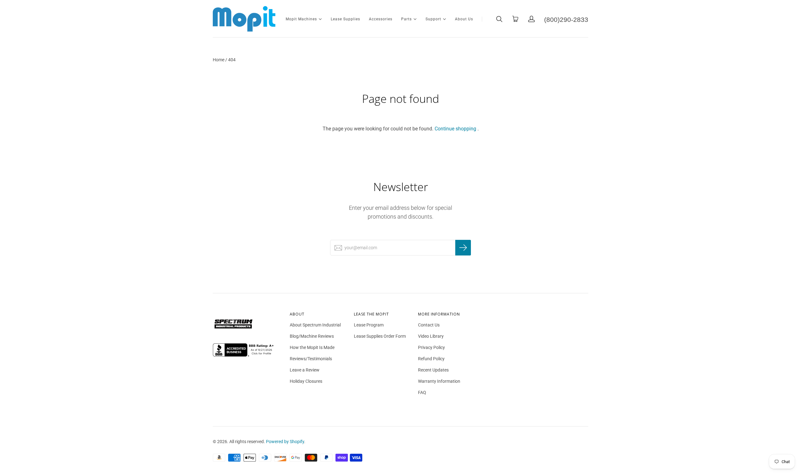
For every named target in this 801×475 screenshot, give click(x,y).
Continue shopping (455, 129)
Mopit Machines (301, 18)
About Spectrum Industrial (315, 324)
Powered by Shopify (285, 441)
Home (218, 59)
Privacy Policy (431, 347)
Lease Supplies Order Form (380, 336)
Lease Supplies (345, 19)
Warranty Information (439, 381)
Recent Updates (433, 369)
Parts (406, 18)
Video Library (431, 336)
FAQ (422, 392)
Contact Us (429, 324)
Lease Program (369, 324)
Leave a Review (304, 369)
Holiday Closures (306, 381)
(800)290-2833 (566, 19)
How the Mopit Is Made (312, 347)
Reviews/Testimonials (311, 358)
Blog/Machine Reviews (312, 336)
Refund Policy (431, 358)
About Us (464, 19)
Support (433, 18)
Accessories (380, 19)
